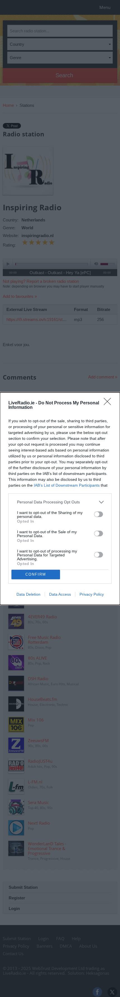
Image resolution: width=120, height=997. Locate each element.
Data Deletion (28, 594)
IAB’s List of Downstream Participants (67, 485)
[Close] (109, 403)
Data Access (60, 594)
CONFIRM (35, 574)
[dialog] (60, 498)
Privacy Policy (92, 594)
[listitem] (60, 502)
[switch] (98, 514)
